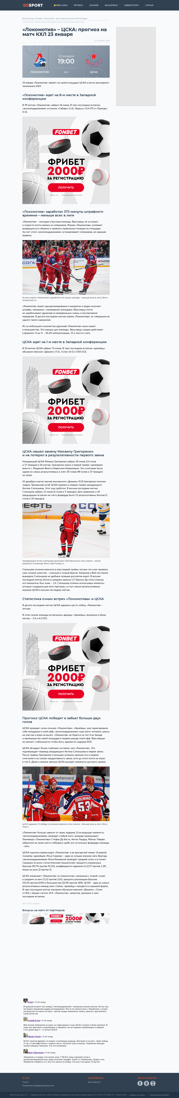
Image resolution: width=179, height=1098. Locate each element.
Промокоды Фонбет (159, 1095)
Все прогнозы (28, 18)
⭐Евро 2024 (60, 5)
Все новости (94, 1082)
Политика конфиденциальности (38, 1085)
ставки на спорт (137, 1095)
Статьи (149, 5)
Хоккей (94, 5)
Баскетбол (111, 5)
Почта (25, 1082)
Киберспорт (131, 5)
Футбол (78, 5)
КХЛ (30, 903)
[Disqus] (66, 960)
